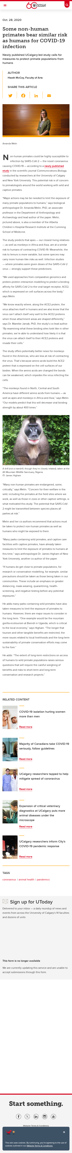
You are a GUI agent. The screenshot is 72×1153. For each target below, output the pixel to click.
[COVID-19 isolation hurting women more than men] (10, 717)
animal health (26, 879)
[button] (12, 95)
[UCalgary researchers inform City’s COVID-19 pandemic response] (10, 847)
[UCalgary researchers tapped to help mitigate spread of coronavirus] (10, 779)
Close (64, 1134)
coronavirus (9, 879)
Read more (25, 727)
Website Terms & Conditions (40, 1145)
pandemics (43, 879)
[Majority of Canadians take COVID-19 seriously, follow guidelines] (10, 749)
